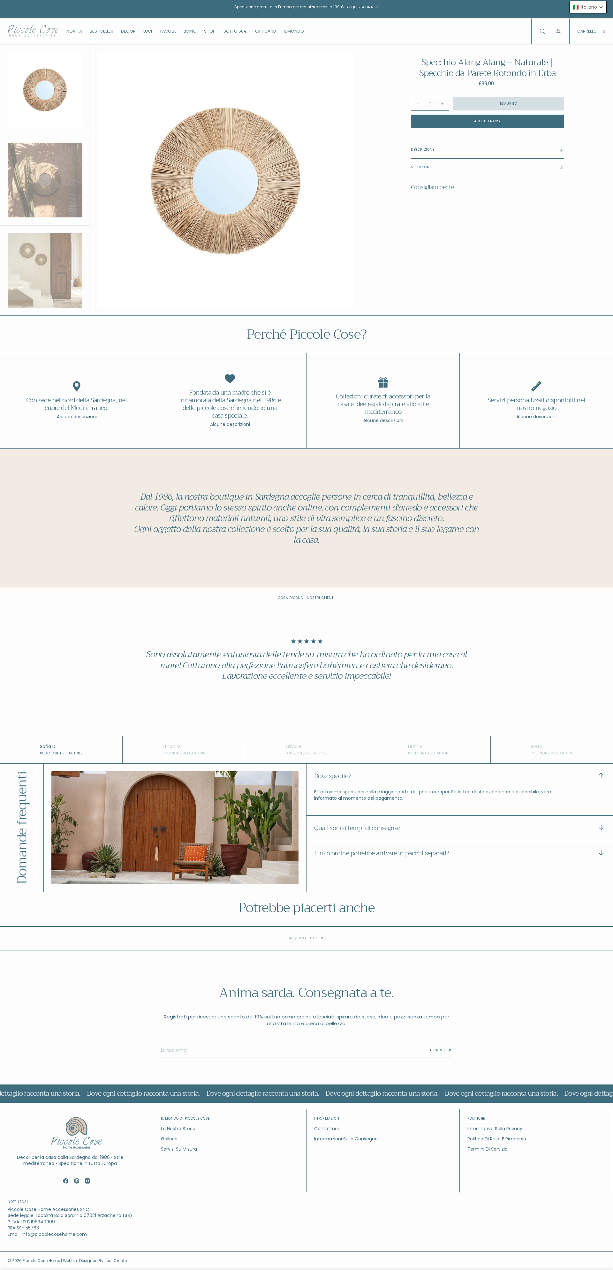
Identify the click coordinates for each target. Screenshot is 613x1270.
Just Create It (117, 1260)
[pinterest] (76, 1181)
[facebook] (66, 1181)
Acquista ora (487, 121)
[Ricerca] (542, 31)
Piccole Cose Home (42, 1260)
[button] (559, 31)
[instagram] (87, 1181)
